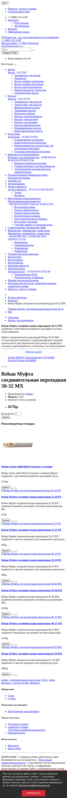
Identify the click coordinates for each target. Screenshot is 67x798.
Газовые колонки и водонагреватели (34, 166)
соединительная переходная (24, 680)
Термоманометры (24, 245)
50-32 (45, 680)
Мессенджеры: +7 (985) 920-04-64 (20, 43)
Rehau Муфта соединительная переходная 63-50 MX (31, 653)
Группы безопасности (26, 210)
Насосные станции (24, 113)
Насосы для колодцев (26, 119)
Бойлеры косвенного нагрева (30, 163)
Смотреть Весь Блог (19, 11)
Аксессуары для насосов (27, 104)
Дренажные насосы (25, 110)
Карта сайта (14, 748)
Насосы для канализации (28, 116)
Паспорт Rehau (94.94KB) (22, 360)
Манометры (20, 242)
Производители (16, 732)
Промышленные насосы (27, 128)
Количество (7, 413)
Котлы (11, 69)
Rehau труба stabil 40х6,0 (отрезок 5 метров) (27, 466)
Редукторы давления (25, 221)
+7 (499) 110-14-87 (11, 40)
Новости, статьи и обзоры (22, 8)
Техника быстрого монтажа (23, 254)
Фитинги (19, 195)
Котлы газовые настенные (28, 84)
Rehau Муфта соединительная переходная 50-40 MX (31, 590)
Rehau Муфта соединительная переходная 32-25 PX (31, 529)
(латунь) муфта (20, 683)
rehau (52, 680)
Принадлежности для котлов (30, 90)
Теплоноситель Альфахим (28, 277)
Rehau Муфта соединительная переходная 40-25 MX (31, 623)
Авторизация (21, 26)
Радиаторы (14, 134)
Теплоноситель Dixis (25, 274)
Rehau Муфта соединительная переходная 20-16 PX (31, 560)
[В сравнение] (6, 366)
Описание (13, 317)
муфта (4, 680)
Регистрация (21, 23)
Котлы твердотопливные (28, 87)
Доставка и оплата (18, 724)
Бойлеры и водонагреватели (23, 154)
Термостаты (20, 251)
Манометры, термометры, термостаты (29, 230)
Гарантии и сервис (18, 727)
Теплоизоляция (16, 183)
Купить (6, 417)
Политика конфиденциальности (34, 785)
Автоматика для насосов (28, 101)
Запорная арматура (18, 265)
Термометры (21, 248)
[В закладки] (2, 366)
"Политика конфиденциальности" (27, 730)
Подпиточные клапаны (27, 216)
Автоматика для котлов (27, 75)
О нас (11, 695)
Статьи (12, 698)
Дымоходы (20, 78)
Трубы (17, 192)
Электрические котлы (26, 93)
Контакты (13, 20)
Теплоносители (16, 268)
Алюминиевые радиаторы (28, 139)
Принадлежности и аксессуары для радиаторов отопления (33, 147)
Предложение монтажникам (23, 711)
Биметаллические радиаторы (30, 142)
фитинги (6, 683)
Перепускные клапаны (27, 213)
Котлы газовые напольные (29, 81)
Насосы (12, 96)
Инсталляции (15, 259)
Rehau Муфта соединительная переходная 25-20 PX (31, 496)
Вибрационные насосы (27, 107)
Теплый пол (14, 180)
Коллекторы (14, 257)
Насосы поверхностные (27, 125)
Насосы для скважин (25, 122)
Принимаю (33, 793)
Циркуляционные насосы (28, 131)
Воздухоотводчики (24, 207)
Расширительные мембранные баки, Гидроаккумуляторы (28, 176)
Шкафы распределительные (23, 280)
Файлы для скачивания (20, 320)
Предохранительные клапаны (30, 218)
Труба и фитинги (17, 186)
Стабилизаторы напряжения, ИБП (27, 227)
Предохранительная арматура (24, 198)
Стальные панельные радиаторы (32, 151)
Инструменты (15, 262)
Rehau (29, 393)
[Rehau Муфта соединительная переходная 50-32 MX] (37, 312)
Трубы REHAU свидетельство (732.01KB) (31, 357)
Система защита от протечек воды (33, 224)
